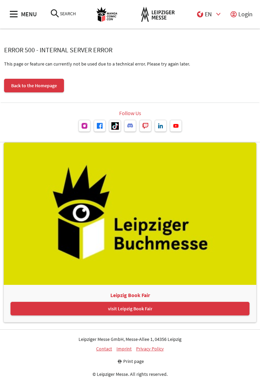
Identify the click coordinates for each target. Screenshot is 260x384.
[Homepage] (107, 14)
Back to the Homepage (34, 86)
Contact (104, 349)
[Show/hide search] (55, 14)
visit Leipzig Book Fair (130, 309)
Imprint (124, 349)
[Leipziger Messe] (158, 14)
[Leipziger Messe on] (84, 126)
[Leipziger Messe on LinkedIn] (161, 126)
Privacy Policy (150, 349)
